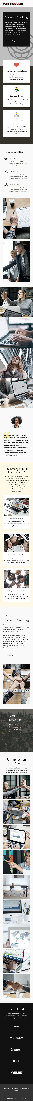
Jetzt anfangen (11, 41)
